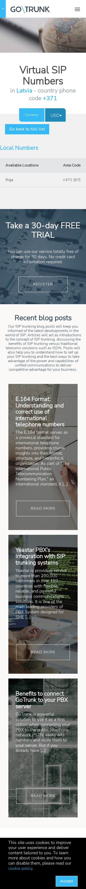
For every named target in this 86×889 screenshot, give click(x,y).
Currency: (32, 115)
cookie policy (20, 868)
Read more (43, 508)
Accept (66, 881)
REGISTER (43, 284)
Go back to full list (22, 129)
